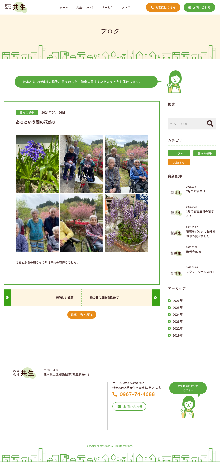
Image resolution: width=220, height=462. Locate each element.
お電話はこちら (165, 7)
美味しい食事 (64, 297)
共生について (85, 7)
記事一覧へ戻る (82, 314)
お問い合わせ (201, 7)
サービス (107, 7)
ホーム (64, 7)
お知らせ (179, 162)
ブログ (125, 7)
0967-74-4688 (137, 394)
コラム (179, 153)
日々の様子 (204, 153)
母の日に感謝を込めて (104, 297)
